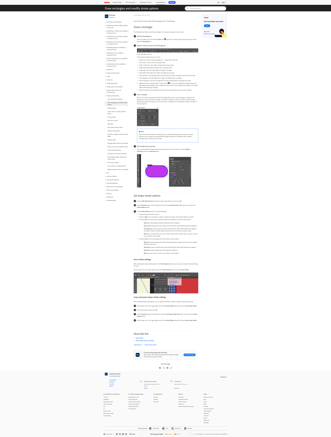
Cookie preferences (200, 434)
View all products (107, 415)
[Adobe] (107, 2)
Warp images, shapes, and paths (145, 340)
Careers (205, 401)
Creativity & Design (116, 2)
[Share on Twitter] (164, 368)
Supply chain (206, 413)
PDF (104, 406)
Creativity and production (133, 404)
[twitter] (123, 434)
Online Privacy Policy (151, 344)
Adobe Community (182, 401)
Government (156, 401)
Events (205, 404)
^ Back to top (223, 377)
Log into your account (208, 397)
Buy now (172, 2)
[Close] (190, 433)
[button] (218, 2)
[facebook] (117, 434)
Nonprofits (156, 399)
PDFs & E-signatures (130, 2)
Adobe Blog (206, 422)
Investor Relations (207, 411)
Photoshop (112, 15)
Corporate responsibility (209, 408)
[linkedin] (126, 434)
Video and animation (107, 404)
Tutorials (111, 386)
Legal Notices (138, 344)
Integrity (205, 418)
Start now (176, 388)
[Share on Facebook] (160, 368)
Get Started (111, 381)
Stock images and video (108, 413)
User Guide (111, 384)
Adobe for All (206, 420)
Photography (106, 399)
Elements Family (107, 411)
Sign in (223, 2)
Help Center (181, 397)
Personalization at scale (133, 397)
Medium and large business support (186, 406)
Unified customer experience (134, 401)
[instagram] (120, 434)
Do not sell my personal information (212, 434)
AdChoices (225, 434)
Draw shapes (139, 338)
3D (104, 408)
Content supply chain (132, 399)
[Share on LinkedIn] (167, 368)
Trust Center (206, 415)
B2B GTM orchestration (133, 406)
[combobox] (205, 8)
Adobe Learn (181, 404)
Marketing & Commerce (146, 2)
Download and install (183, 399)
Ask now (146, 388)
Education (156, 397)
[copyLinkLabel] (171, 368)
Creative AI (105, 397)
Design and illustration (108, 401)
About (205, 399)
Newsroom (206, 406)
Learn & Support (160, 2)
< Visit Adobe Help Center (114, 376)
